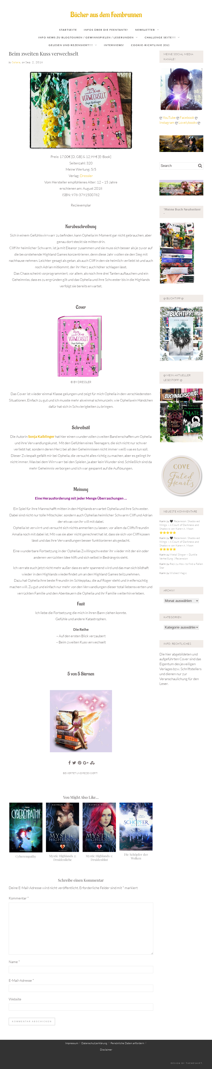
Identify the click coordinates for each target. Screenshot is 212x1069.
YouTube (169, 117)
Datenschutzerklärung (94, 1043)
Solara (16, 62)
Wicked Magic (178, 573)
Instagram (167, 122)
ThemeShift (194, 1063)
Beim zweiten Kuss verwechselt (43, 53)
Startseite (68, 29)
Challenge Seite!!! (160, 37)
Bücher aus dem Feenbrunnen (106, 14)
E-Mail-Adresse (21, 980)
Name (14, 962)
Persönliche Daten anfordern (127, 1043)
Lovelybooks (187, 122)
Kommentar (19, 898)
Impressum (71, 1043)
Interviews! (114, 45)
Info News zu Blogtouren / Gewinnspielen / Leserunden (86, 37)
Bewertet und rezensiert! (80, 773)
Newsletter (145, 29)
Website (15, 999)
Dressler (86, 176)
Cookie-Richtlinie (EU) (150, 45)
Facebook (187, 117)
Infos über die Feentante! (106, 29)
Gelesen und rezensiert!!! (71, 45)
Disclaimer (106, 1049)
